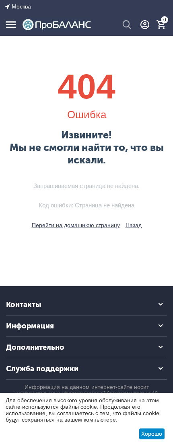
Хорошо (151, 433)
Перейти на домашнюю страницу (76, 225)
